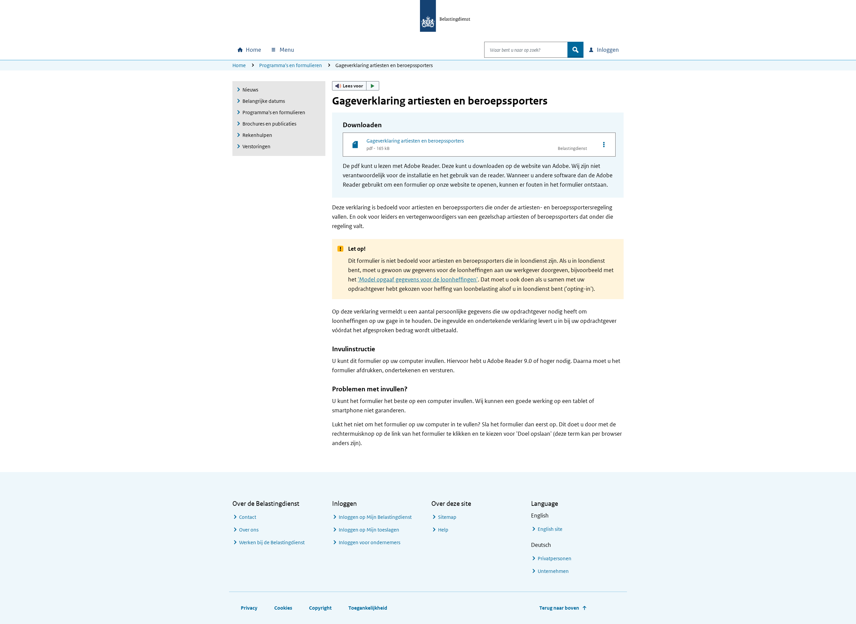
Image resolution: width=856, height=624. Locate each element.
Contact (247, 517)
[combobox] (526, 50)
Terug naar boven (559, 608)
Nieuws (250, 89)
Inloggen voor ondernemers (369, 542)
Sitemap (447, 517)
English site (550, 529)
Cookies (283, 608)
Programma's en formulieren (290, 65)
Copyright (320, 608)
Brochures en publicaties (269, 124)
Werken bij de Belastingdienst (272, 542)
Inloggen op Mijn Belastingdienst (375, 517)
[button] (356, 85)
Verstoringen (256, 146)
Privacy (249, 608)
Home (239, 65)
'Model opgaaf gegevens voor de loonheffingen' (418, 279)
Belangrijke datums (263, 101)
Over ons (248, 530)
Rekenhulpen (257, 135)
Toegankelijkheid (367, 608)
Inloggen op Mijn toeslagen (369, 530)
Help (443, 530)
